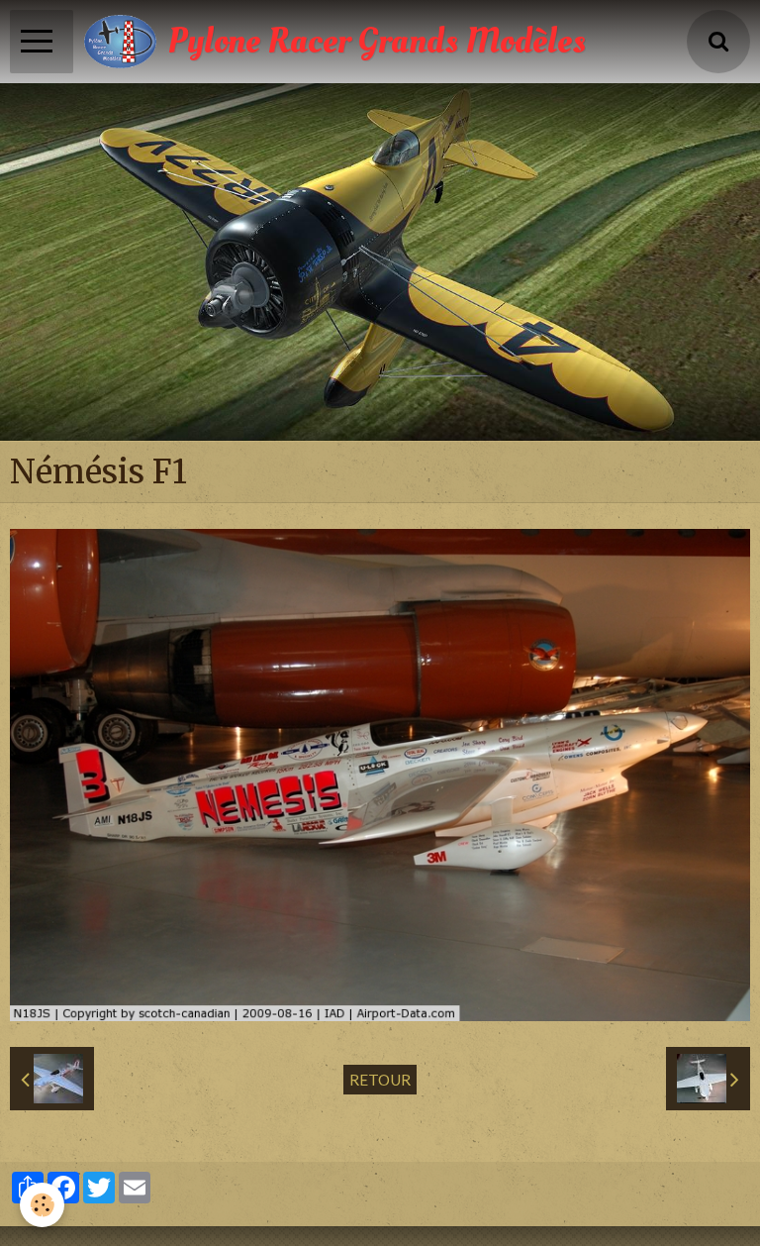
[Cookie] (42, 1205)
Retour (380, 1080)
